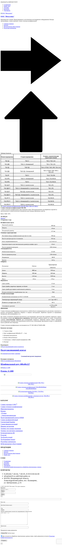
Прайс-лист (7, 455)
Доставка (6, 462)
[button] (31, 92)
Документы (7, 465)
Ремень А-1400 (7, 371)
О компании (7, 461)
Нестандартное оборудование (12, 453)
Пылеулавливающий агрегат (13, 350)
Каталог (6, 452)
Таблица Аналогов (6, 153)
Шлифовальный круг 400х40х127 (15, 364)
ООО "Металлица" (7, 16)
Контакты (6, 464)
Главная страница (9, 450)
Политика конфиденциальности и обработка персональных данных (22, 467)
